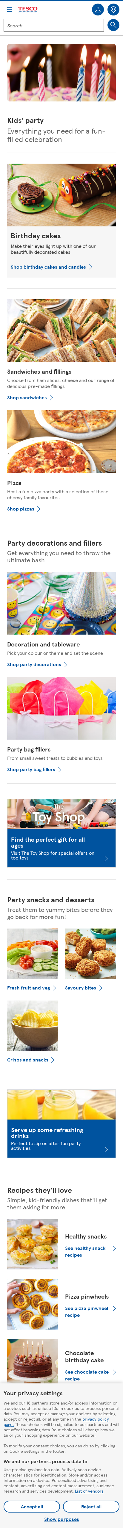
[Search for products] (113, 25)
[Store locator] (113, 9)
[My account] (98, 9)
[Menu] (10, 9)
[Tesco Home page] (28, 9)
